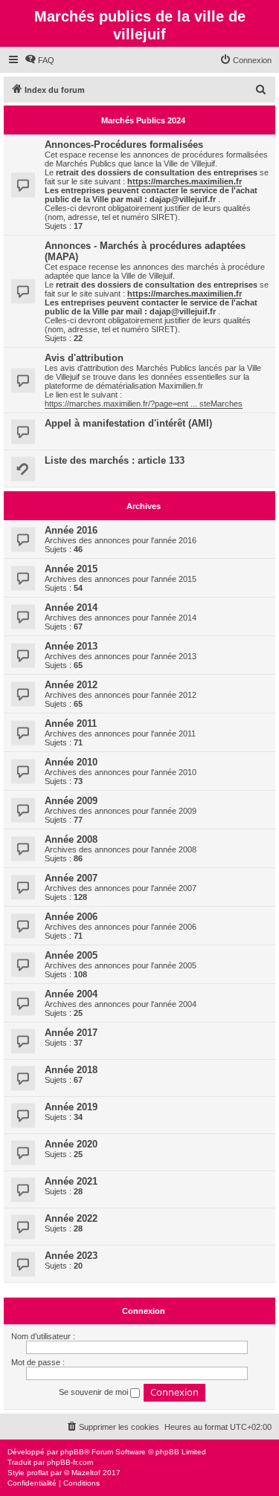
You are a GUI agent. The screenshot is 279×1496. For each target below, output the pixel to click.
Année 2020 (71, 1144)
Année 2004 (71, 994)
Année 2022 (71, 1218)
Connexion (143, 1310)
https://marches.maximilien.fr (184, 181)
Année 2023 (71, 1255)
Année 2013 (71, 646)
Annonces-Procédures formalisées (124, 144)
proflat (37, 1473)
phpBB (72, 1452)
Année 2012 (71, 684)
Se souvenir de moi (94, 1391)
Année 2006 (71, 916)
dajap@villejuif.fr (183, 199)
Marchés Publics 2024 (143, 120)
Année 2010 (71, 762)
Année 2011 (71, 723)
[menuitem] (39, 60)
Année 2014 (71, 607)
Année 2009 (71, 800)
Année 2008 (71, 839)
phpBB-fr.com (70, 1462)
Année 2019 (71, 1107)
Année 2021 (71, 1181)
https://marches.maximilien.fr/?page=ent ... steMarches (144, 403)
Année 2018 (71, 1069)
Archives (143, 506)
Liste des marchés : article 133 (115, 460)
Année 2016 (71, 530)
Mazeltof (85, 1473)
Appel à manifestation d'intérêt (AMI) (128, 423)
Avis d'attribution (84, 357)
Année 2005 (71, 955)
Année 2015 (71, 568)
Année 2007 (71, 878)
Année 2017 (71, 1032)
